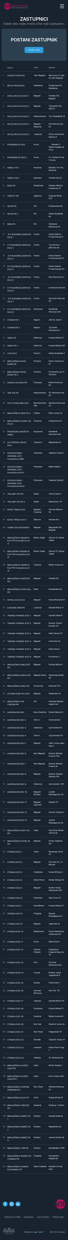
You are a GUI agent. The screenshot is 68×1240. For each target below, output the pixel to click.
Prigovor (58, 1217)
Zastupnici (43, 1217)
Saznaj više (34, 50)
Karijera (29, 1217)
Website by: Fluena (33, 1232)
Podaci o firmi (13, 1217)
